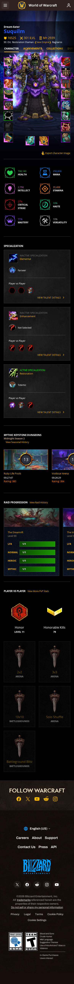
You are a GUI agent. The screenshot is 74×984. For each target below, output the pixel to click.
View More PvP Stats (38, 591)
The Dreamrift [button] (15, 532)
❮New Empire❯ (43, 42)
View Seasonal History (17, 442)
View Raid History (39, 502)
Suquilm (14, 31)
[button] (47, 38)
